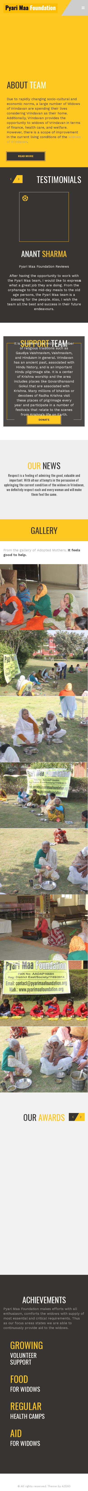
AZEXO (66, 1486)
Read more (25, 156)
